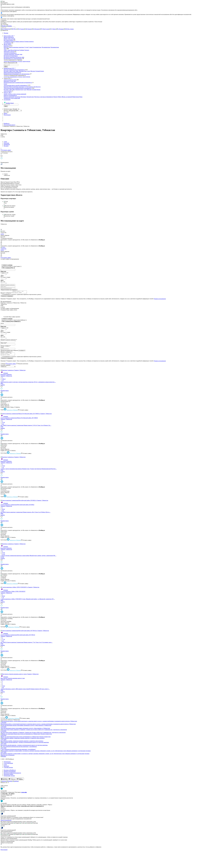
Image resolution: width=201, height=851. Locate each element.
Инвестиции (75, 96)
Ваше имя (4, 343)
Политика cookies (8, 774)
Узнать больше (98, 21)
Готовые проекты (29, 41)
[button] (4, 30)
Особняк (21, 50)
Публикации (7, 761)
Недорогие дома (19, 57)
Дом (14, 81)
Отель (13, 71)
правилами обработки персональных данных (29, 294)
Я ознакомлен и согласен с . (22, 294)
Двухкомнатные (46, 47)
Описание (6, 143)
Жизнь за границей (67, 96)
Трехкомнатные (54, 47)
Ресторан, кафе (8, 71)
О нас (5, 764)
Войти (5, 113)
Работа (59, 96)
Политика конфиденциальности (12, 773)
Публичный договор (9, 775)
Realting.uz (6, 123)
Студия (26, 47)
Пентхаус (6, 47)
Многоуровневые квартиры (16, 47)
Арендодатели (26, 61)
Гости (2, 323)
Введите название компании (9, 339)
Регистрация (7, 114)
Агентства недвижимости (11, 61)
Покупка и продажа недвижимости (43, 96)
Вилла (12, 50)
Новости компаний (9, 96)
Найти (5, 66)
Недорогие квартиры (9, 57)
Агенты (20, 61)
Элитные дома (18, 54)
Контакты (6, 766)
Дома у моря (7, 50)
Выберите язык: (8, 109)
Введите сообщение (6, 293)
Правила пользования (160, 298)
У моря (30, 47)
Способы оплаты (8, 767)
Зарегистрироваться (6, 820)
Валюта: (6, 110)
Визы (80, 96)
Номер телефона (5, 346)
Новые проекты (19, 41)
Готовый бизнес (39, 71)
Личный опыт (30, 96)
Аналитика (17, 96)
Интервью (23, 96)
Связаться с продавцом (7, 296)
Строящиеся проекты (9, 41)
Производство (23, 71)
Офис (17, 71)
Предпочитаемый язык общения (9, 350)
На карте (6, 145)
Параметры (7, 144)
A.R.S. (2, 234)
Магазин (32, 71)
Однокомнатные (37, 47)
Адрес (5, 141)
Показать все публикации (7, 755)
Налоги (56, 96)
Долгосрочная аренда (9, 124)
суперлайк (24, 792)
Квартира (6, 81)
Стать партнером (8, 763)
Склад (28, 71)
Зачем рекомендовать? (6, 831)
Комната (31, 86)
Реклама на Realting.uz (10, 770)
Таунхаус (26, 50)
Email (2, 347)
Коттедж (16, 50)
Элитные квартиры (9, 54)
